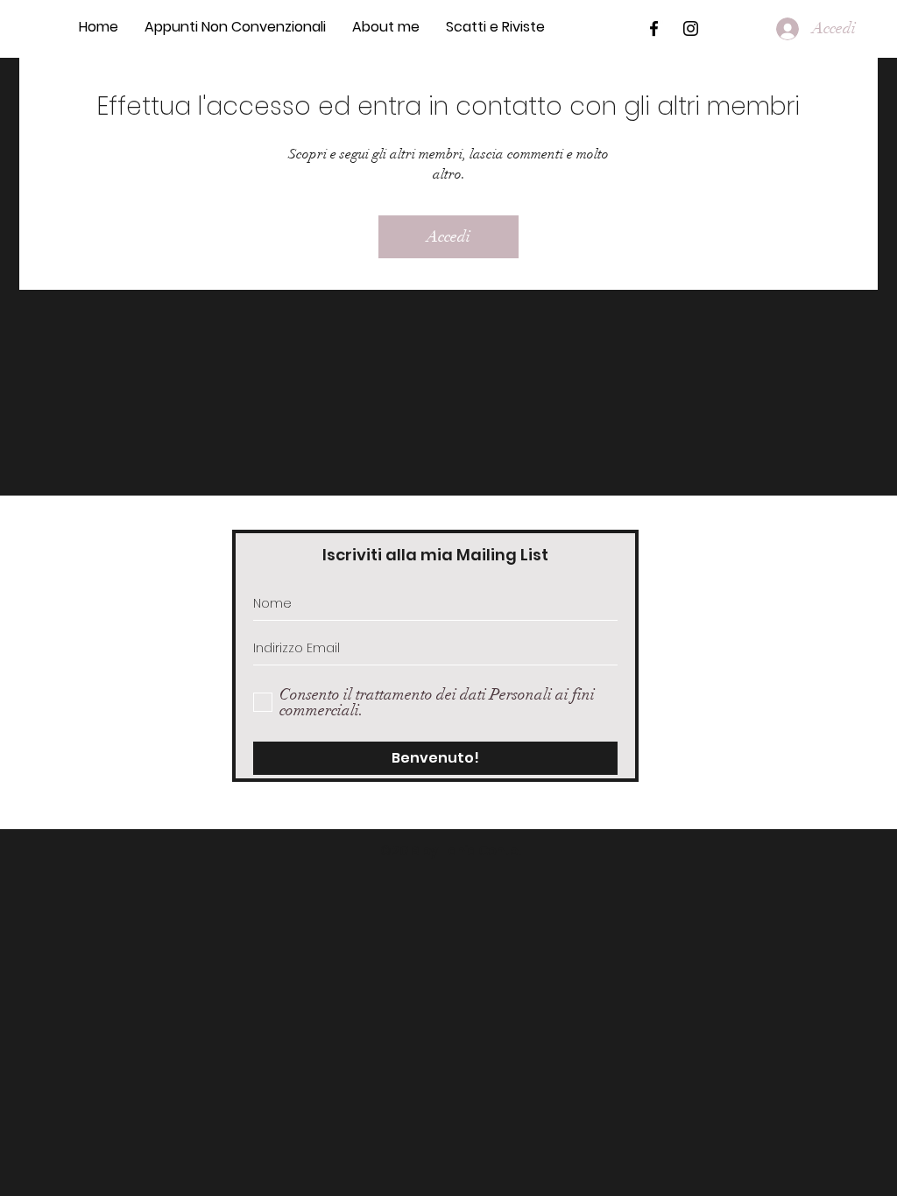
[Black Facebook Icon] (654, 28)
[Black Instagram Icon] (691, 28)
